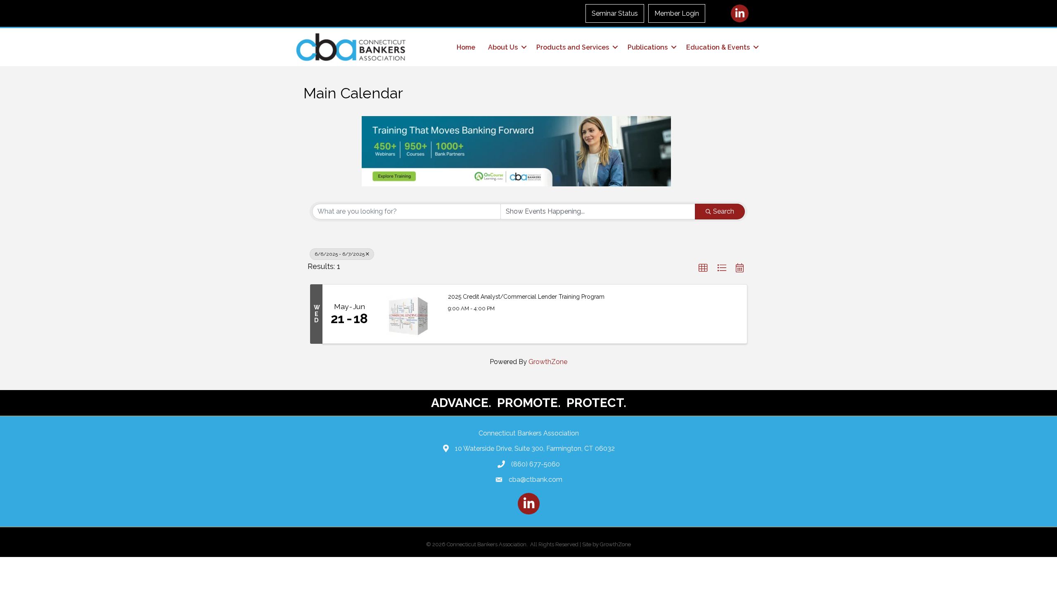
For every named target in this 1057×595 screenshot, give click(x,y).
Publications (648, 47)
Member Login (676, 13)
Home (466, 47)
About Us (503, 47)
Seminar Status (615, 13)
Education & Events (718, 47)
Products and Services (572, 47)
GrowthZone (547, 362)
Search (723, 211)
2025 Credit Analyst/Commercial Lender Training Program (526, 296)
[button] (703, 268)
